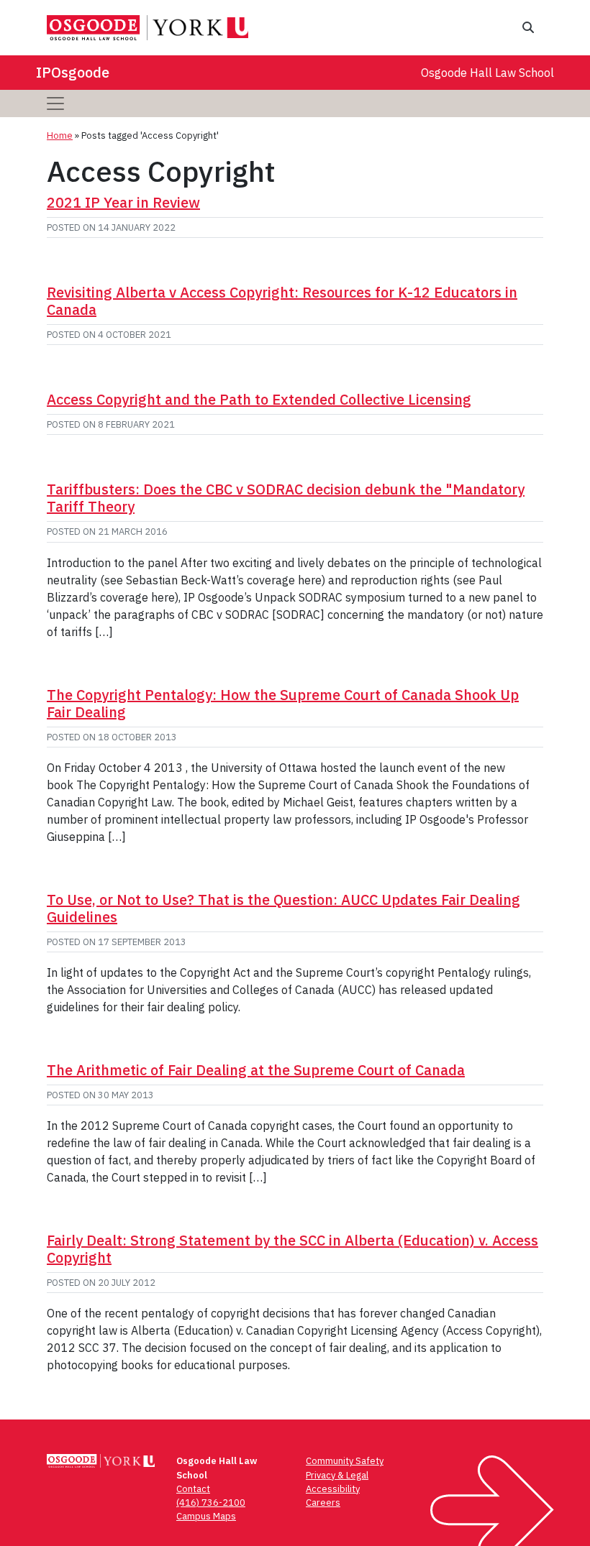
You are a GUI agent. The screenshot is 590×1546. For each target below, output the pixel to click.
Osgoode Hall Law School (487, 72)
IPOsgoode (72, 72)
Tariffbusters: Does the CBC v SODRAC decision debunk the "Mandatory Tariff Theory (286, 497)
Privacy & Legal (337, 1475)
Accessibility (333, 1489)
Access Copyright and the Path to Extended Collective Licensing (259, 399)
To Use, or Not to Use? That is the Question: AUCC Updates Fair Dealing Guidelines (283, 908)
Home (60, 135)
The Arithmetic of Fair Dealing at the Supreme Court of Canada (256, 1070)
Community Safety (345, 1461)
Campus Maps (206, 1516)
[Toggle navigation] (55, 103)
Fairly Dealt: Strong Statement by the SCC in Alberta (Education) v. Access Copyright (292, 1248)
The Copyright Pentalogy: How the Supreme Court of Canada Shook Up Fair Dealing (283, 703)
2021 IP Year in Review (123, 202)
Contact (193, 1489)
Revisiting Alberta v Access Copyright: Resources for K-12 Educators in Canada (282, 300)
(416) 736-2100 (210, 1502)
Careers (323, 1502)
